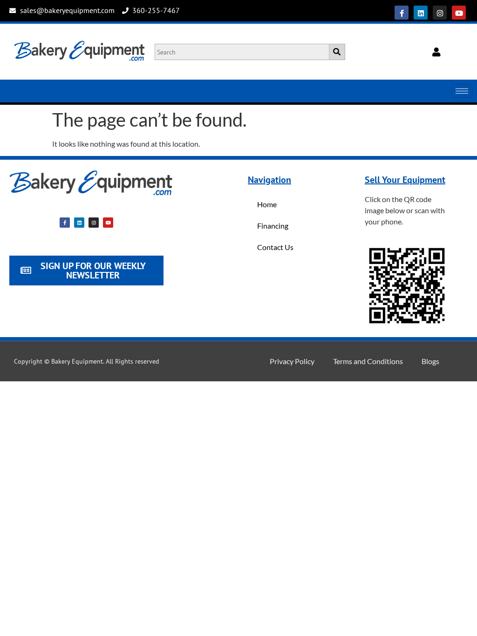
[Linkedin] (421, 13)
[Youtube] (459, 13)
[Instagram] (440, 13)
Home (267, 204)
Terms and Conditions (368, 361)
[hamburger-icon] (461, 91)
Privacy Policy (292, 361)
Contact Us (275, 247)
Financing (272, 225)
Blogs (430, 361)
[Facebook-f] (402, 13)
